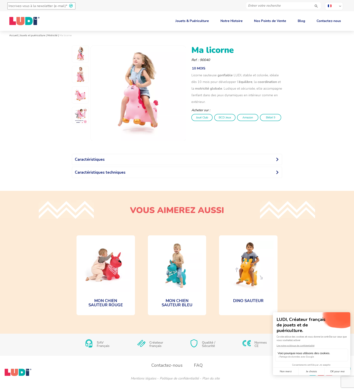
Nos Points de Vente (270, 21)
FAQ (198, 365)
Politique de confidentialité (179, 378)
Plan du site (211, 378)
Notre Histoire (232, 21)
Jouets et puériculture (32, 35)
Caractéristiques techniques (100, 172)
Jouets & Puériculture (192, 21)
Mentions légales (143, 378)
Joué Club (202, 117)
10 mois (198, 68)
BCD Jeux (225, 117)
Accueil (13, 35)
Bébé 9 (270, 117)
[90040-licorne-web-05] (138, 93)
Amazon (247, 117)
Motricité (52, 35)
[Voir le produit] (106, 275)
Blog (301, 21)
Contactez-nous (329, 21)
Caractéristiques (90, 159)
